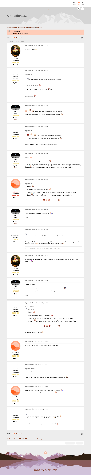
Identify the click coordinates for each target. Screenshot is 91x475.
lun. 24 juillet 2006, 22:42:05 (36, 229)
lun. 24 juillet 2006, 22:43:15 (36, 255)
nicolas (16, 190)
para (15, 33)
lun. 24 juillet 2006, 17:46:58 (36, 126)
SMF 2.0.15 (37, 469)
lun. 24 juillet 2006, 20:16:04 (36, 179)
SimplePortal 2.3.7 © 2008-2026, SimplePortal (45, 470)
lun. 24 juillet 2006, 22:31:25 (36, 209)
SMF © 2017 (44, 469)
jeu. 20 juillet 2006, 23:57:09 (36, 45)
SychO (51, 472)
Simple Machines (52, 469)
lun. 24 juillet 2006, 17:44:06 (36, 105)
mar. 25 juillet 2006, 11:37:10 (36, 364)
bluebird (16, 352)
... (19, 37)
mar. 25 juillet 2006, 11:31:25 (36, 341)
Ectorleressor (16, 235)
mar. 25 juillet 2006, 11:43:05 (36, 386)
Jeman (16, 77)
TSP (16, 111)
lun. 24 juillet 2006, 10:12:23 (36, 70)
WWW (15, 119)
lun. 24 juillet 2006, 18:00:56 (36, 153)
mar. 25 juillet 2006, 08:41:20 (36, 303)
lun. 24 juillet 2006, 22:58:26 (36, 280)
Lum (16, 58)
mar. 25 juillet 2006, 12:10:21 (36, 409)
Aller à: (62, 443)
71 (21, 37)
